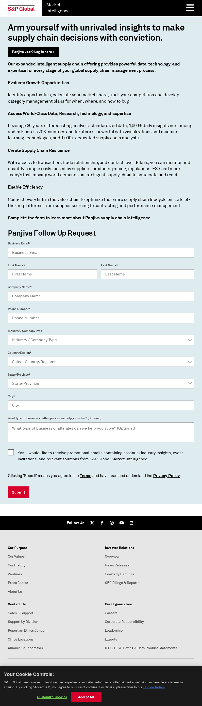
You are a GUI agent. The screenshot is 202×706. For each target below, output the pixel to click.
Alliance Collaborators (25, 648)
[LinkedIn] (131, 523)
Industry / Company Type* (26, 331)
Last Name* (109, 265)
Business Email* (19, 243)
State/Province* (19, 375)
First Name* (16, 265)
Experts (111, 639)
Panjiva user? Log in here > (33, 51)
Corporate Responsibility (124, 622)
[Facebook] (102, 523)
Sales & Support (20, 613)
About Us (15, 592)
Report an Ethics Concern (28, 630)
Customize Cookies (52, 696)
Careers (111, 613)
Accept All (86, 696)
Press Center (18, 583)
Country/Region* (19, 353)
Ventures (15, 574)
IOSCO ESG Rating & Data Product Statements (141, 648)
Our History (16, 565)
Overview (112, 556)
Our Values (16, 556)
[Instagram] (112, 523)
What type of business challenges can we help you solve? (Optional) (54, 418)
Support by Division (23, 622)
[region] (101, 686)
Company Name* (20, 287)
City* (11, 396)
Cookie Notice (154, 687)
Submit (18, 492)
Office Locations (21, 639)
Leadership (114, 630)
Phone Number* (19, 309)
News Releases (117, 565)
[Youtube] (122, 523)
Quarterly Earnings (119, 574)
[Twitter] (92, 523)
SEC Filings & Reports (122, 583)
